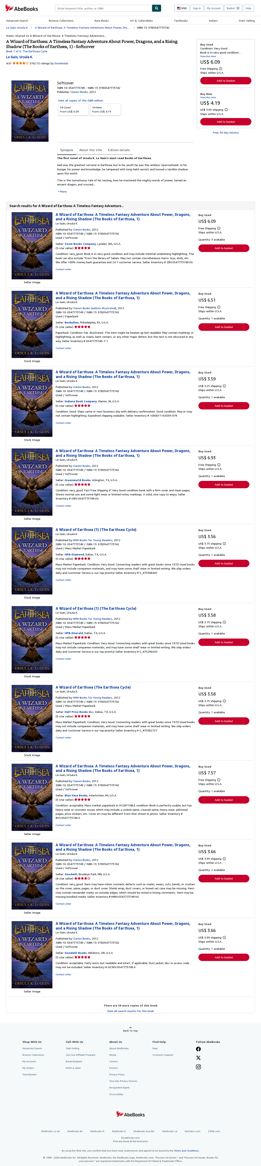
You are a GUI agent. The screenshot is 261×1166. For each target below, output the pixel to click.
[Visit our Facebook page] (198, 1049)
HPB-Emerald (74, 633)
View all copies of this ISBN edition (80, 100)
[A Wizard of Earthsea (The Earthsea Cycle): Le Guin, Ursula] (32, 751)
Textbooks (181, 20)
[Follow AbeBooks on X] (198, 1058)
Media (112, 1054)
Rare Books (102, 20)
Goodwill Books (76, 952)
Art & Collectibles (141, 20)
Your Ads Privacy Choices (123, 1080)
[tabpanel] (125, 175)
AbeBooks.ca (169, 1131)
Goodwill (71, 874)
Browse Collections (61, 20)
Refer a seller (73, 1067)
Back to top (130, 1030)
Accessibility (116, 1094)
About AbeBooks (119, 1048)
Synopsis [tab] (66, 150)
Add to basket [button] (226, 80)
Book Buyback (74, 1061)
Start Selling (247, 20)
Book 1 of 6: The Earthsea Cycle (26, 51)
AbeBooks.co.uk (50, 1131)
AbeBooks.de (75, 1131)
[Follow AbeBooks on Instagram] (198, 1067)
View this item (208, 56)
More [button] (63, 191)
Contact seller (63, 269)
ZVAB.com (214, 1131)
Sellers (213, 20)
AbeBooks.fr (97, 1131)
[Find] (156, 8)
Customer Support (163, 1054)
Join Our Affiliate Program (80, 1054)
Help (248, 8)
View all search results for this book (130, 1011)
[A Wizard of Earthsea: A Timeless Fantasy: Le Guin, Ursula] (32, 278)
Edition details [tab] (119, 150)
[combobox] (103, 8)
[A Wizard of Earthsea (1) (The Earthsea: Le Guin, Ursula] (32, 593)
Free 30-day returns (226, 132)
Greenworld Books (78, 480)
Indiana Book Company (81, 401)
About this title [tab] (90, 150)
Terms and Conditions (186, 1150)
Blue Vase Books (76, 795)
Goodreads (61, 63)
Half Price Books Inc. (79, 711)
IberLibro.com (192, 1131)
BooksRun (72, 322)
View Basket (29, 1074)
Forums (113, 1067)
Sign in (197, 8)
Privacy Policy (117, 1074)
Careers (113, 1061)
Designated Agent (119, 1087)
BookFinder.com (130, 1139)
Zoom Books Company (80, 243)
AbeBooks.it (119, 1131)
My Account (214, 8)
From (69, 109)
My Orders (28, 1067)
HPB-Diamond (74, 554)
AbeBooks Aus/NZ (144, 1131)
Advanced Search (17, 20)
